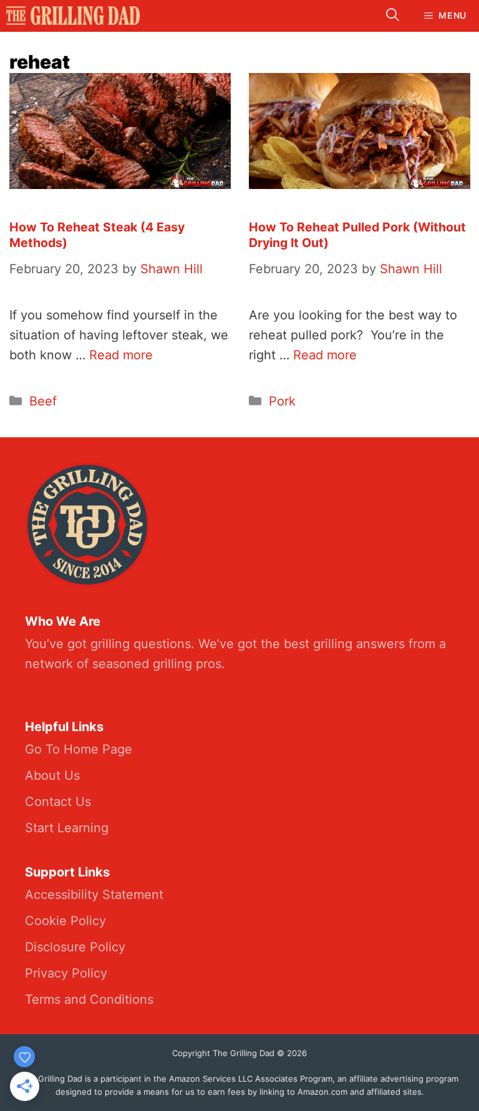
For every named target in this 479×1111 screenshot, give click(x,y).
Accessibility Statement (94, 894)
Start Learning (67, 827)
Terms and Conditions (89, 999)
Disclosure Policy (75, 946)
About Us (52, 775)
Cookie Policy (65, 920)
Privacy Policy (66, 973)
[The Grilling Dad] (73, 15)
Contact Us (58, 801)
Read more (121, 354)
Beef (43, 401)
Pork (282, 401)
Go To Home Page (78, 749)
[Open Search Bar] (393, 16)
